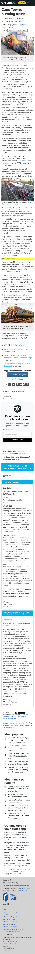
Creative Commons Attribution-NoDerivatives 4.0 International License (15, 716)
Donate (22, 3)
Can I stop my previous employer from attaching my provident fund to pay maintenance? (17, 871)
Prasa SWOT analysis (11, 482)
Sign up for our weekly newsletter (13, 912)
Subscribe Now (17, 439)
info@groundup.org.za (10, 941)
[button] (32, 3)
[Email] (21, 385)
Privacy (5, 909)
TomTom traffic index (23, 65)
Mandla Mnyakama (19, 25)
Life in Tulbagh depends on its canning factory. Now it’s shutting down (18, 788)
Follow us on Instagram (10, 927)
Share (5, 30)
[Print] (24, 385)
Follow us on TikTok (9, 919)
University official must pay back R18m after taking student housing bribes (18, 740)
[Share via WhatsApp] (17, 385)
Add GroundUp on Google (18, 30)
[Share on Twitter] (14, 385)
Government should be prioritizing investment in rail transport (16, 613)
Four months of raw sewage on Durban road (19, 801)
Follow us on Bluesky (9, 924)
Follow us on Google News (11, 917)
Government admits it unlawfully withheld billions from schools (18, 815)
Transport (20, 345)
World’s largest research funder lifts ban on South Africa (17, 748)
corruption (24, 161)
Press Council (26, 888)
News (3, 27)
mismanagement (7, 163)
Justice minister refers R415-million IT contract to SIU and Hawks (19, 756)
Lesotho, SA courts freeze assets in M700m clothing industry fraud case (18, 769)
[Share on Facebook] (10, 385)
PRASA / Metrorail (18, 391)
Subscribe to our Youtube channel (13, 929)
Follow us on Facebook (10, 922)
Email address (8, 430)
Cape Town (10, 27)
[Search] (28, 2)
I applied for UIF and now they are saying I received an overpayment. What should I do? (17, 857)
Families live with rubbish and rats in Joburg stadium (18, 763)
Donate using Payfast (17, 375)
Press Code (23, 890)
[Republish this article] (27, 385)
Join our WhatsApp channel (11, 932)
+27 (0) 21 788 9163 (9, 943)
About (4, 907)
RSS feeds (6, 914)
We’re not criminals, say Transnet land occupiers (17, 795)
